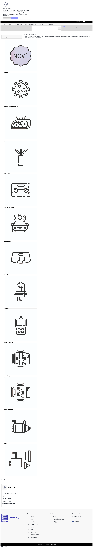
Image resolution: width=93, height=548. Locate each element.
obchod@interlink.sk (9, 503)
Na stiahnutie (50, 24)
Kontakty (41, 24)
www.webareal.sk (51, 544)
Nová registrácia (88, 21)
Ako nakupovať (18, 24)
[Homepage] (4, 24)
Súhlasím (14, 18)
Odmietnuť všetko (7, 17)
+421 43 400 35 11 (6, 498)
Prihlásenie (80, 21)
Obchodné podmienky (30, 24)
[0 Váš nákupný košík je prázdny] (83, 28)
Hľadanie (35, 28)
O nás (9, 24)
